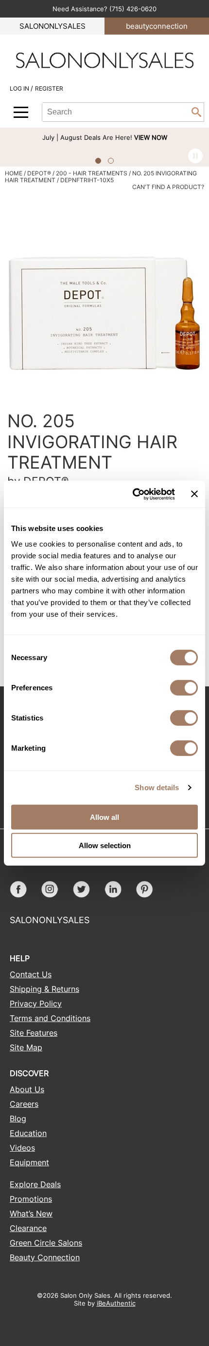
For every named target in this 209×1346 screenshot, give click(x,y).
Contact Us (31, 974)
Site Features (33, 1033)
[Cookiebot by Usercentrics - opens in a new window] (133, 494)
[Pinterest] (144, 889)
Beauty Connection (45, 1257)
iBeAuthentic (116, 1303)
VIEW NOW (150, 137)
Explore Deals (35, 1184)
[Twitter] (81, 889)
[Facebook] (18, 889)
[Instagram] (49, 889)
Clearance (28, 1228)
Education (28, 1133)
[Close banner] (194, 494)
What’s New (31, 1213)
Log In (20, 88)
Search (196, 112)
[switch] (184, 687)
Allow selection (105, 845)
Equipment (29, 1162)
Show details (157, 787)
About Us (27, 1089)
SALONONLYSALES (52, 26)
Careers (24, 1104)
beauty (157, 26)
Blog (18, 1118)
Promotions (31, 1199)
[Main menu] (20, 112)
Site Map (26, 1047)
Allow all (104, 817)
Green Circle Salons (46, 1243)
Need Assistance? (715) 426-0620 (104, 9)
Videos (22, 1148)
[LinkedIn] (113, 889)
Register (49, 88)
